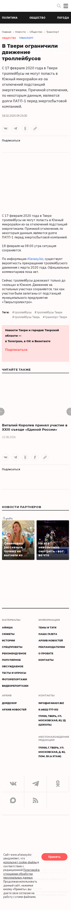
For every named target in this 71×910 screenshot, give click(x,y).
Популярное (11, 659)
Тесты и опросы (14, 672)
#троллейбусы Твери (48, 312)
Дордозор (9, 703)
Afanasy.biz (35, 259)
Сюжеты (8, 634)
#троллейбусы (22, 312)
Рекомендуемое (14, 653)
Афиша (7, 627)
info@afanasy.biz (51, 703)
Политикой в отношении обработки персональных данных (21, 873)
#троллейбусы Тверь (26, 317)
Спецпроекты (12, 646)
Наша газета (47, 634)
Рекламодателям (51, 646)
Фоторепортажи (14, 679)
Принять (54, 857)
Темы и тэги (47, 627)
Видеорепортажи (15, 685)
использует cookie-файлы (20, 862)
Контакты (46, 659)
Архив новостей (50, 640)
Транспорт (26, 37)
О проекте (45, 653)
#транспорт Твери (55, 317)
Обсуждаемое (12, 666)
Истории (8, 640)
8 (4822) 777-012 (48, 709)
